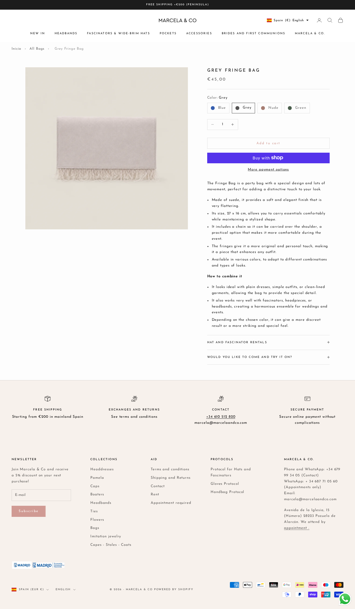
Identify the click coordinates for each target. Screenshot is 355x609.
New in (37, 33)
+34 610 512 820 (220, 417)
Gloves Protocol (225, 484)
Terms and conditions (170, 469)
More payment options (268, 169)
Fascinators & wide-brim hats (118, 33)
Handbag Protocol (227, 492)
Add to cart (268, 143)
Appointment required (171, 503)
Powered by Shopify (173, 589)
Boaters (97, 494)
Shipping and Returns (171, 478)
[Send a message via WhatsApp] (345, 599)
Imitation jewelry (105, 536)
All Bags (36, 49)
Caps (94, 486)
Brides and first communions (253, 33)
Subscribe (29, 511)
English (63, 589)
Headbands (66, 33)
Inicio (16, 49)
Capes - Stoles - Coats (110, 545)
